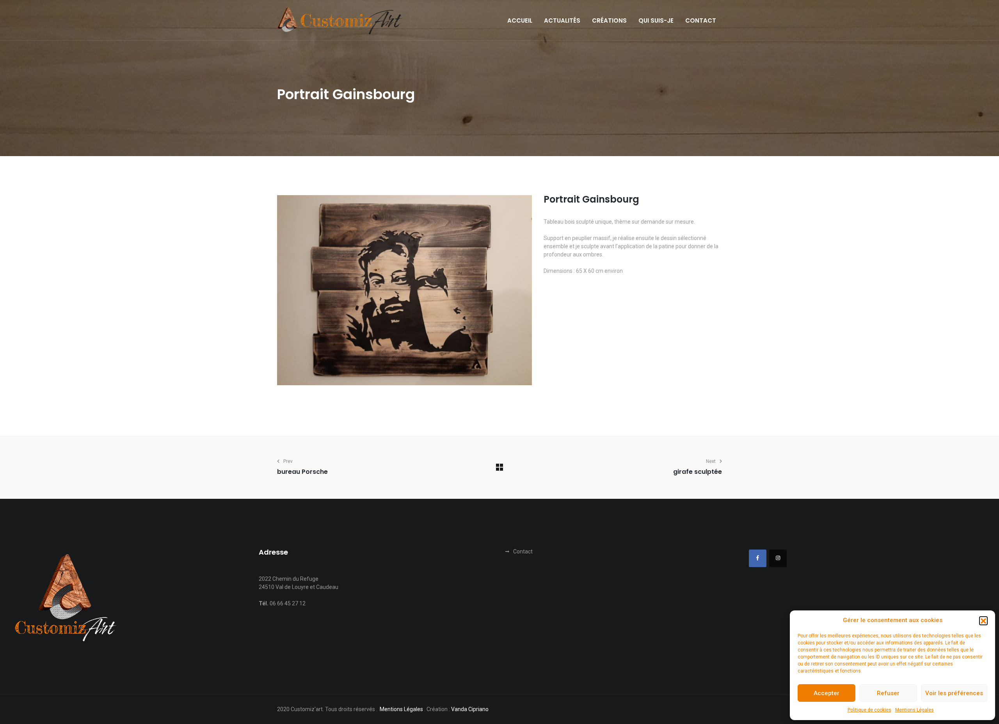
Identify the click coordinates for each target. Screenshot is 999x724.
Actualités (562, 20)
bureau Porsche (302, 471)
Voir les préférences (954, 693)
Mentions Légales (914, 710)
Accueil (519, 20)
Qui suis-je (656, 20)
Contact (700, 20)
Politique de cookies (869, 710)
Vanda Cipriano (470, 709)
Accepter (826, 693)
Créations (609, 20)
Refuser (888, 693)
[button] (983, 620)
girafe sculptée (697, 471)
